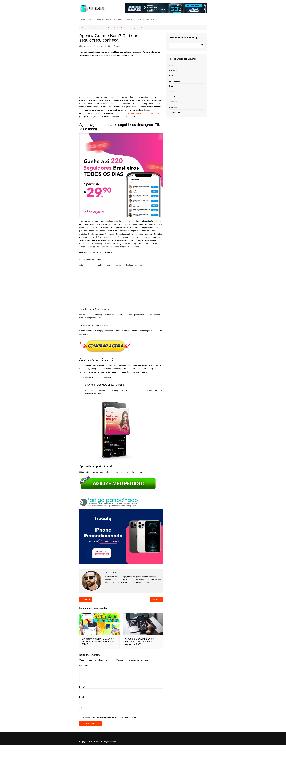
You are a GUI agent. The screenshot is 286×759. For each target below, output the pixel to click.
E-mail (82, 697)
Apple (171, 76)
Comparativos (174, 81)
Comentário (84, 665)
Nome (82, 687)
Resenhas (173, 102)
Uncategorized (174, 112)
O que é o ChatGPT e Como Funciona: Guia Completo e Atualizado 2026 (139, 641)
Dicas (171, 86)
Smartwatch (173, 107)
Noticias (91, 19)
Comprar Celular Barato (144, 19)
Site (80, 707)
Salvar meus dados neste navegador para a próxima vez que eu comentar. (109, 717)
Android (100, 19)
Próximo (155, 600)
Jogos (119, 19)
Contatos (128, 19)
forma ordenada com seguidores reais (144, 113)
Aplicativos (110, 19)
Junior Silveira (86, 46)
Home (82, 19)
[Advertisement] (121, 74)
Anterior (87, 600)
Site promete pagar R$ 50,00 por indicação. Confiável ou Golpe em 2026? (98, 641)
